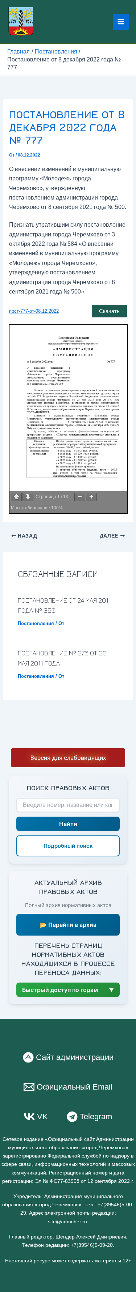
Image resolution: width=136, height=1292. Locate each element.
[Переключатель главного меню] (121, 22)
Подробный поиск (68, 845)
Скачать (109, 311)
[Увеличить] (91, 497)
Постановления (36, 623)
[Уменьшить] (79, 497)
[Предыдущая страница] (16, 497)
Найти (68, 823)
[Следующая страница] (27, 497)
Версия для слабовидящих (68, 757)
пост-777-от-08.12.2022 (34, 311)
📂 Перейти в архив (68, 924)
